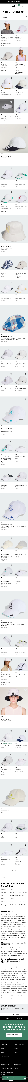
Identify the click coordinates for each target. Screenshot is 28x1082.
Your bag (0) (19, 1018)
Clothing (3, 889)
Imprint (16, 1068)
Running (3, 905)
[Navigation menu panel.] (2, 6)
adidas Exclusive (5, 1056)
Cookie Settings (5, 1064)
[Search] (22, 6)
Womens (21, 895)
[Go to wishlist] (6, 6)
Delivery (16, 1052)
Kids (20, 889)
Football (3, 892)
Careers (3, 1052)
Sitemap (16, 1048)
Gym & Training (12, 899)
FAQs (2, 1048)
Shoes (11, 889)
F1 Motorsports (22, 899)
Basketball (13, 905)
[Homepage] (13, 6)
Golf (2, 895)
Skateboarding (23, 892)
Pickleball (22, 901)
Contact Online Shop (19, 1044)
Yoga (11, 901)
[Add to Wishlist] (11, 22)
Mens (2, 898)
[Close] (3, 1078)
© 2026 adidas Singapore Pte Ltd (7, 1073)
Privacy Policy (17, 1064)
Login (7, 1018)
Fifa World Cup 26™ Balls (22, 905)
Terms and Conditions (6, 1068)
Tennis (12, 892)
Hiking (3, 901)
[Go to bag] (25, 6)
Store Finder (4, 1044)
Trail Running (14, 895)
